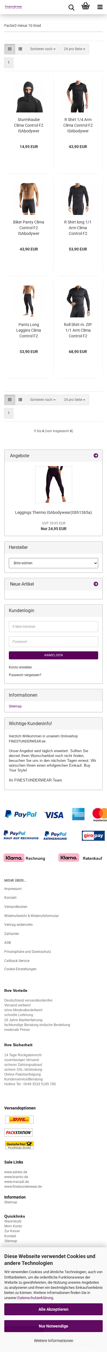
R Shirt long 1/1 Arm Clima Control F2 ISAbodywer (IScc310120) (78, 228)
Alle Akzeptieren (53, 1309)
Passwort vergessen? (25, 675)
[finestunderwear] (11, 7)
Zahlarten (11, 934)
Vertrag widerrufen (18, 925)
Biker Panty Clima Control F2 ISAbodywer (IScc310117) (28, 228)
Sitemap (15, 706)
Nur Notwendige (53, 1326)
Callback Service (16, 961)
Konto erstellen (20, 667)
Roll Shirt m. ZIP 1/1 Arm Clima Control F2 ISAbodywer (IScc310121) (78, 330)
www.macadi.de (16, 1182)
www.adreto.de (15, 1172)
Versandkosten (15, 907)
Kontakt (10, 898)
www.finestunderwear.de (23, 1187)
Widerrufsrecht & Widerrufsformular (31, 916)
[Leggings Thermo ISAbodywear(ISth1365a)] (53, 484)
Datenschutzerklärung (35, 1298)
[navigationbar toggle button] (100, 7)
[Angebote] (96, 456)
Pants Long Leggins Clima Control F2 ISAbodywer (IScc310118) (28, 330)
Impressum (13, 889)
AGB (7, 943)
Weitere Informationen (53, 1340)
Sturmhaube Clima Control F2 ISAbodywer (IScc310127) (28, 125)
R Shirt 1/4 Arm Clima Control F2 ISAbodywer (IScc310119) (78, 125)
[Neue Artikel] (96, 584)
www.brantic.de (16, 1177)
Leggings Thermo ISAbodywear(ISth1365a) (53, 512)
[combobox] (43, 49)
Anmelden (53, 655)
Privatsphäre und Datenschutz (27, 952)
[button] (9, 49)
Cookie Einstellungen (20, 969)
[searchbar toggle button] (71, 7)
